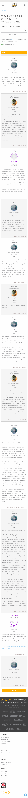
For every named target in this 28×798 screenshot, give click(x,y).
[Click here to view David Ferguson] (14, 622)
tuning (12, 39)
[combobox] (14, 34)
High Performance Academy (14, 5)
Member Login (14, 1)
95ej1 (14, 58)
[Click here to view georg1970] (14, 102)
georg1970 (14, 96)
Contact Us (4, 778)
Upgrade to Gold (5, 755)
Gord (14, 150)
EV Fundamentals (8, 11)
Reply (3, 52)
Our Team (3, 773)
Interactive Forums (5, 741)
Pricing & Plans (5, 751)
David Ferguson (14, 615)
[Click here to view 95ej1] (14, 65)
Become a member (6, 753)
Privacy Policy (4, 764)
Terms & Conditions (6, 762)
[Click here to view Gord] (14, 157)
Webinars (3, 743)
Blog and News (5, 776)
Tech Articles (4, 739)
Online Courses (5, 737)
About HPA (4, 771)
